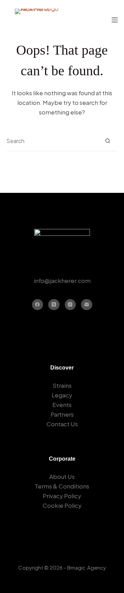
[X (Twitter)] (54, 304)
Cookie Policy (62, 505)
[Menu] (115, 20)
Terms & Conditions (62, 486)
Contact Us (62, 424)
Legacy (62, 395)
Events (62, 404)
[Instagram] (70, 304)
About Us (62, 476)
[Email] (86, 304)
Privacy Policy (62, 495)
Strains (62, 385)
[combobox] (51, 141)
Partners (62, 414)
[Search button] (107, 141)
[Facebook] (37, 304)
